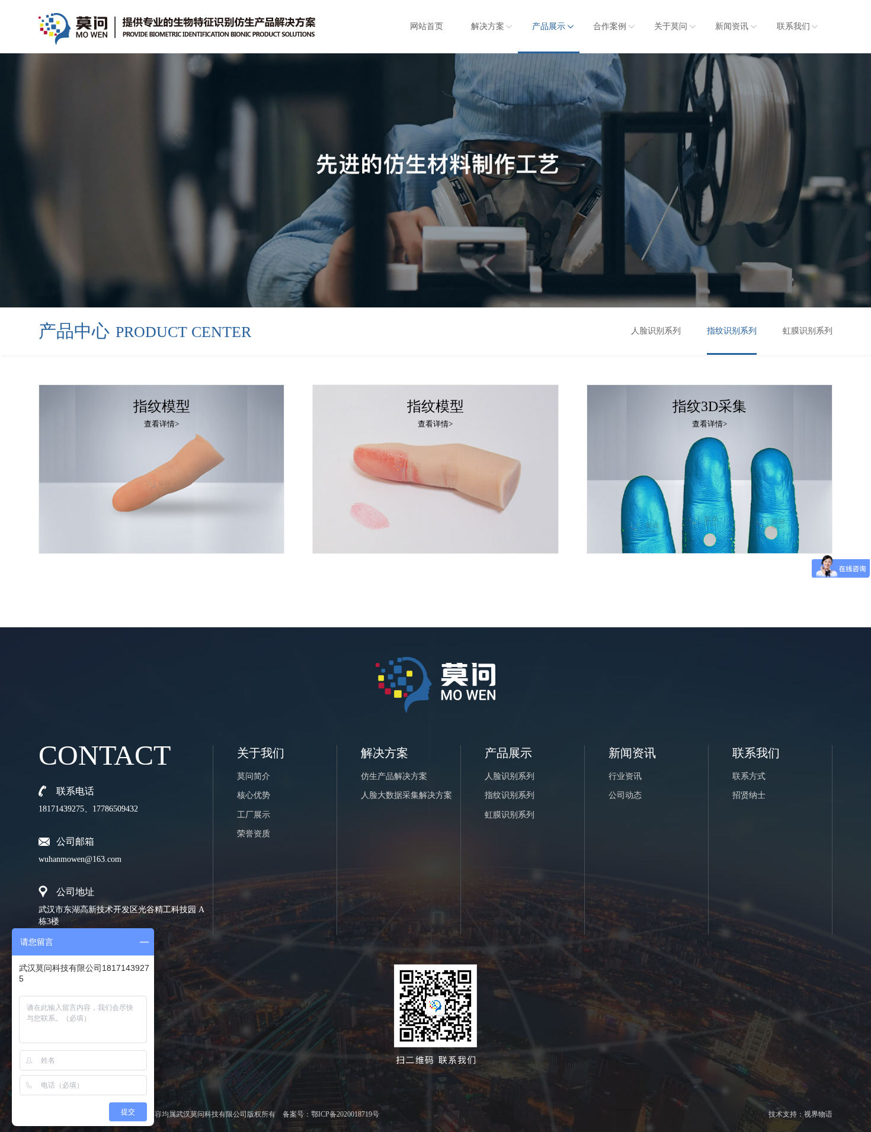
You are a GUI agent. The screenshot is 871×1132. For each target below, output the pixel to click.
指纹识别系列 (732, 330)
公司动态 (625, 795)
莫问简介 (253, 776)
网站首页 (426, 26)
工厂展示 (253, 814)
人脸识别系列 (656, 330)
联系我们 (793, 26)
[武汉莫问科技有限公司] (177, 24)
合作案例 (609, 26)
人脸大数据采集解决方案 (406, 795)
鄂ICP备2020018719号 (345, 1114)
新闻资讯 (731, 26)
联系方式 (749, 776)
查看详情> (161, 423)
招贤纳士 (749, 795)
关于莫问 (670, 26)
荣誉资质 (253, 833)
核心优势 (253, 795)
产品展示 (548, 26)
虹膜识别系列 (807, 330)
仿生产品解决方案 (394, 776)
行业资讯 (625, 776)
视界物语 (818, 1114)
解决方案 (487, 26)
